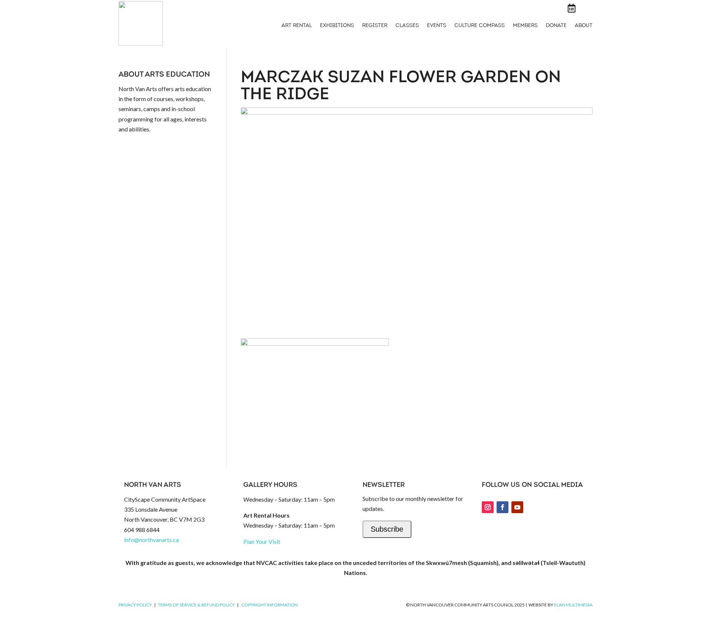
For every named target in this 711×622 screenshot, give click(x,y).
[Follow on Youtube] (517, 507)
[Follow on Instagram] (488, 507)
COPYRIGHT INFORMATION (269, 605)
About (583, 26)
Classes (407, 26)
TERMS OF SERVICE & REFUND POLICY (196, 605)
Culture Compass (479, 26)
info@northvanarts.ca (151, 539)
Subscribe (387, 529)
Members (525, 26)
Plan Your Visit (261, 541)
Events (436, 26)
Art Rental (296, 26)
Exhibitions (337, 26)
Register (374, 26)
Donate (556, 26)
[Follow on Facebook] (502, 507)
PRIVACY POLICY (135, 605)
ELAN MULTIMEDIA (573, 605)
